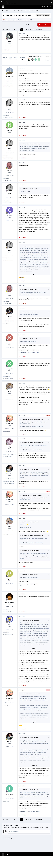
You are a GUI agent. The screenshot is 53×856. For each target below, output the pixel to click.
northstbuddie (10, 76)
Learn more (2, 2)
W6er (9, 391)
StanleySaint (9, 473)
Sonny (9, 41)
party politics (9, 579)
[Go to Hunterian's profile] (9, 736)
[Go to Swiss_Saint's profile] (39, 59)
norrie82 (9, 130)
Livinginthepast (9, 602)
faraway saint (8, 19)
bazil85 (10, 316)
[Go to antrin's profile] (9, 520)
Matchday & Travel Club (27, 19)
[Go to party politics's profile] (9, 573)
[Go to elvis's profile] (32, 59)
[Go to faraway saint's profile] (4, 20)
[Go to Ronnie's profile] (9, 619)
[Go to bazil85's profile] (9, 310)
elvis (9, 108)
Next (30, 29)
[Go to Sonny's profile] (9, 36)
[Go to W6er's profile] (9, 386)
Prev (7, 29)
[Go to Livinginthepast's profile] (9, 596)
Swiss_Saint (9, 369)
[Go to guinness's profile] (9, 210)
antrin (9, 526)
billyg (9, 447)
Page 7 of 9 (38, 29)
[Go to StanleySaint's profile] (9, 468)
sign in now (33, 827)
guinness (9, 215)
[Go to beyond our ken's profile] (9, 337)
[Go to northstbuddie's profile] (9, 70)
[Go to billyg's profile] (9, 441)
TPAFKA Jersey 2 (9, 794)
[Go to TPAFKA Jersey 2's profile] (36, 59)
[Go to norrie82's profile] (9, 124)
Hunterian (9, 741)
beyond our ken (9, 343)
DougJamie (10, 170)
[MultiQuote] (19, 51)
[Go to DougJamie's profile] (9, 165)
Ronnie (9, 624)
